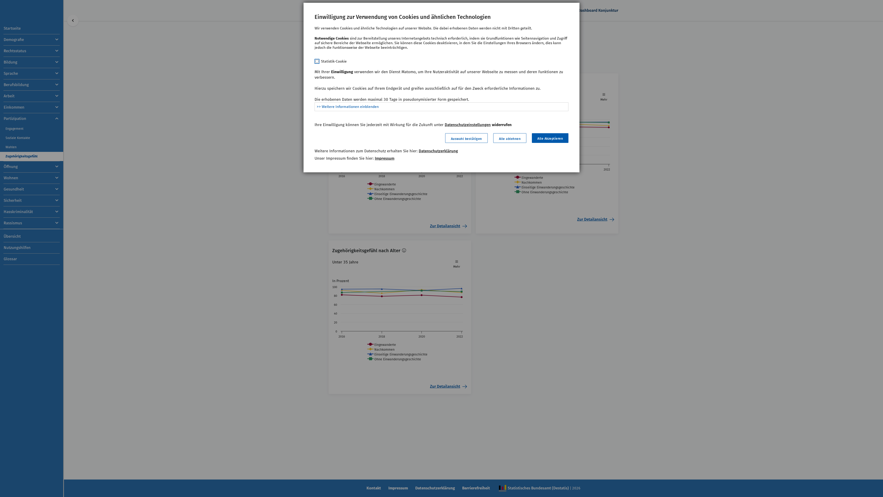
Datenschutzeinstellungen (468, 124)
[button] (466, 138)
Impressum (384, 158)
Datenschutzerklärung (438, 151)
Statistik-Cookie (334, 61)
